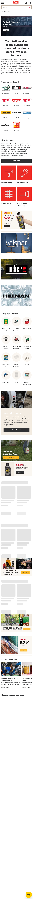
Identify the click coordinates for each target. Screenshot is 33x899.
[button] (26, 3)
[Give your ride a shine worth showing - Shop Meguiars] (16, 567)
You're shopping (5, 11)
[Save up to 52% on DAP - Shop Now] (16, 645)
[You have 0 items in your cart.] (30, 2)
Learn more (16, 161)
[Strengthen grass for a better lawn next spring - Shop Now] (16, 623)
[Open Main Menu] (2, 3)
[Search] (30, 7)
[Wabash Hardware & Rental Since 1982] (16, 26)
